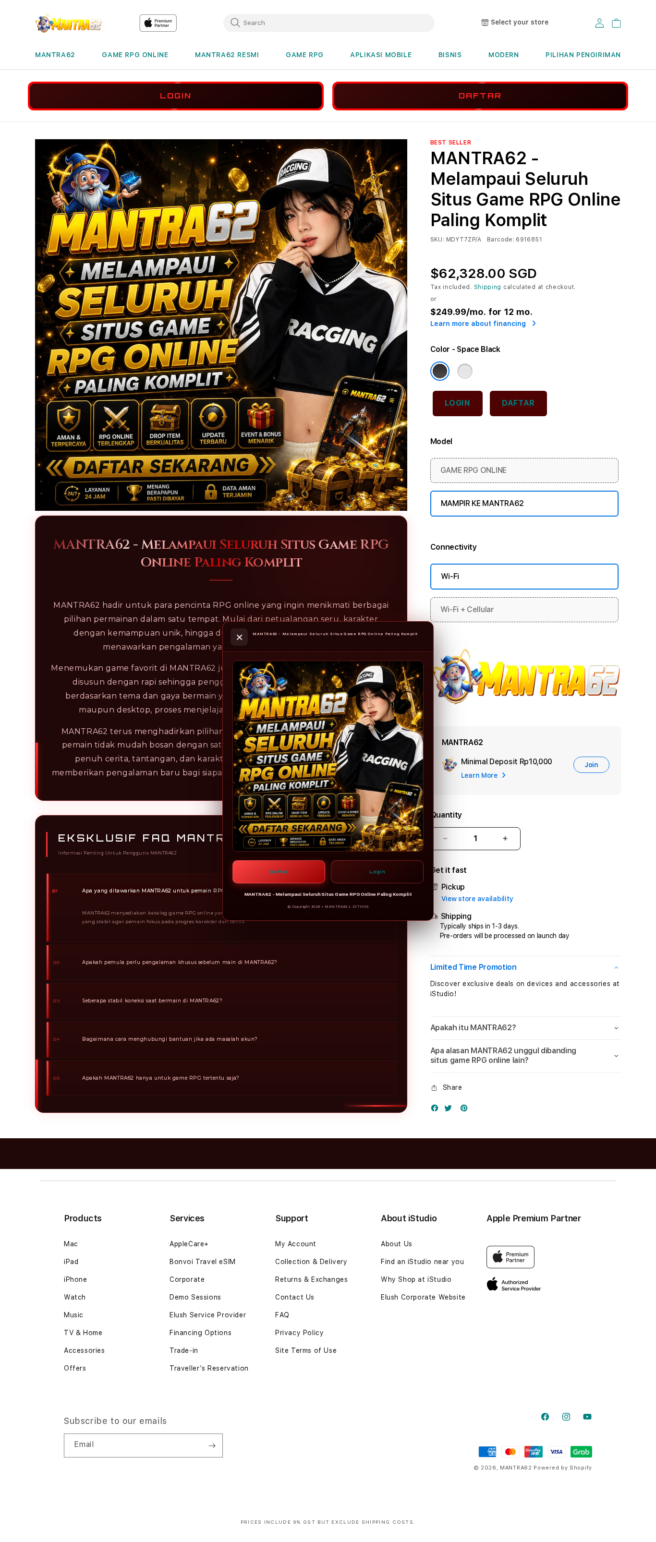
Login (377, 871)
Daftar (279, 871)
